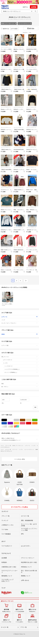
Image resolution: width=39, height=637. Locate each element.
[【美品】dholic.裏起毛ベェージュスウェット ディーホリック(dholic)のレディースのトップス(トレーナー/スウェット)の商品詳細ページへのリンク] (19, 120)
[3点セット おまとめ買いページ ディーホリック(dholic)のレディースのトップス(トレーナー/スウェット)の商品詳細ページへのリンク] (6, 260)
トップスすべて (8, 366)
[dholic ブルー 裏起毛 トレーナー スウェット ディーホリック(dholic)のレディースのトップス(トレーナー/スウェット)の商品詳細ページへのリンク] (32, 180)
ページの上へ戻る (19, 459)
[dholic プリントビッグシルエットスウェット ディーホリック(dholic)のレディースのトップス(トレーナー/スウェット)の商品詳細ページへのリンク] (6, 200)
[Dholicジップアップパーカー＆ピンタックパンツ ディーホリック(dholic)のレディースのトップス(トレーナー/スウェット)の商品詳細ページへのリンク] (6, 100)
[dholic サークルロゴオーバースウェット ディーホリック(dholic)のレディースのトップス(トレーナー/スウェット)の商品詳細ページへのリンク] (32, 160)
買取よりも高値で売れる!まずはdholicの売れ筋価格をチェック (11, 439)
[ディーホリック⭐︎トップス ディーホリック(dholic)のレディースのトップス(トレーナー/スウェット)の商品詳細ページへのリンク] (19, 260)
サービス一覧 (4, 627)
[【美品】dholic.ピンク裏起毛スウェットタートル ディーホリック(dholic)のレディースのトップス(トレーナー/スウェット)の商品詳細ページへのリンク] (19, 180)
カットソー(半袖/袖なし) (11, 372)
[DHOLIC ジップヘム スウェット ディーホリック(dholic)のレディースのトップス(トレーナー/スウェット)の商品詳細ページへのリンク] (19, 160)
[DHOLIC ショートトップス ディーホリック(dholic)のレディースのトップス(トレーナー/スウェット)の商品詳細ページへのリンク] (6, 120)
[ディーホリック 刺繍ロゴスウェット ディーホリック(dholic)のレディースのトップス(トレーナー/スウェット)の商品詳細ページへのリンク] (32, 260)
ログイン (25, 7)
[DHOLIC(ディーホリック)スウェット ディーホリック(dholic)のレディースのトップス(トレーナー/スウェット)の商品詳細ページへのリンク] (6, 220)
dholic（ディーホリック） (8, 23)
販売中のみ (6, 28)
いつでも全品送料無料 (19, 610)
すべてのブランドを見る (19, 507)
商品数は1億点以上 (6, 610)
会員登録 (33, 7)
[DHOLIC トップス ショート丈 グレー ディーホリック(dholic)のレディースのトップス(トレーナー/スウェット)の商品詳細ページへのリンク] (19, 100)
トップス (5, 363)
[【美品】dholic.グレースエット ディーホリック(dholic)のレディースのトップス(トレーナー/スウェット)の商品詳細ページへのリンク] (6, 140)
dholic (3, 334)
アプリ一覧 (23, 627)
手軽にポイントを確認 (32, 620)
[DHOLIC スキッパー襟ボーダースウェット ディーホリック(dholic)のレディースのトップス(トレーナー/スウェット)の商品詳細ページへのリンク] (32, 120)
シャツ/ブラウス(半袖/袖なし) (12, 369)
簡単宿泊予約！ (32, 610)
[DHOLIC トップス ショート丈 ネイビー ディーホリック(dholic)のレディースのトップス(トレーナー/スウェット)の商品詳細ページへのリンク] (32, 100)
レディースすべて (7, 359)
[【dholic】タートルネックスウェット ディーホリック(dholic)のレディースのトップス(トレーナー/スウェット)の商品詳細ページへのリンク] (32, 220)
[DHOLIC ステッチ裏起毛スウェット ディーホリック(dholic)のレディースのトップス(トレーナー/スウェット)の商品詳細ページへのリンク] (19, 60)
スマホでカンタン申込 (6, 620)
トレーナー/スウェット (24, 23)
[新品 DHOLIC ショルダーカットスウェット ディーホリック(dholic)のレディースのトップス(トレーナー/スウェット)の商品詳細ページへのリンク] (32, 200)
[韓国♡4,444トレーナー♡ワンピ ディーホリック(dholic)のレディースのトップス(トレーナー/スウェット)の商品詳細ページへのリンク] (6, 240)
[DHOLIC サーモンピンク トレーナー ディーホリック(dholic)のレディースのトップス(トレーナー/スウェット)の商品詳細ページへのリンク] (32, 140)
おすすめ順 (14, 28)
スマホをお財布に (19, 620)
